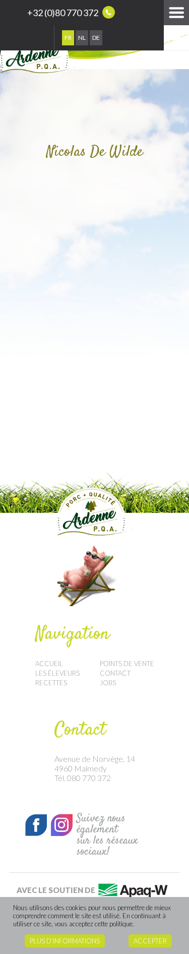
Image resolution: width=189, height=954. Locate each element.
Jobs (108, 683)
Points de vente (127, 664)
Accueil (49, 664)
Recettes (51, 683)
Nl (82, 37)
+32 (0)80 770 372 (63, 12)
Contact (115, 673)
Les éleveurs (57, 673)
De (96, 37)
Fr (68, 37)
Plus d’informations (65, 941)
